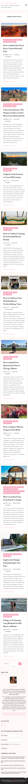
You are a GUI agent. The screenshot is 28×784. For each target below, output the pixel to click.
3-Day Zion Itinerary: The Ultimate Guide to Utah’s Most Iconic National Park (13, 113)
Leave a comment (9, 309)
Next (14, 666)
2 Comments (8, 505)
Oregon (15, 421)
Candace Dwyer (14, 180)
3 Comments (8, 182)
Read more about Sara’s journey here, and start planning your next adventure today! (14, 713)
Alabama (6, 614)
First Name (4, 735)
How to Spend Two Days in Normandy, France (12, 765)
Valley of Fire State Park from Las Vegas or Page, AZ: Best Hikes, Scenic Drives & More (13, 773)
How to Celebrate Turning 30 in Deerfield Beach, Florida (14, 236)
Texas (14, 168)
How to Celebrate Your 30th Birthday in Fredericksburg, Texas (12, 301)
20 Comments (8, 245)
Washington (16, 493)
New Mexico (20, 487)
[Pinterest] (5, 725)
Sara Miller (16, 54)
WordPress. (15, 781)
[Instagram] (2, 725)
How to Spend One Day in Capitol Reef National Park (13, 761)
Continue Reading (8, 81)
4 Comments (8, 435)
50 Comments (8, 121)
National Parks (8, 39)
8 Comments (8, 373)
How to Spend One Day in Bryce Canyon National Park (13, 48)
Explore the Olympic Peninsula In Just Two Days (12, 563)
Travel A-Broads (8, 2)
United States (7, 41)
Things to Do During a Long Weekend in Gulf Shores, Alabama (12, 623)
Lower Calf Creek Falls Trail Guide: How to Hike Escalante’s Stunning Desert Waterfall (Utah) (13, 757)
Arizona (6, 487)
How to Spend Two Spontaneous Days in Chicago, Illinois (11, 365)
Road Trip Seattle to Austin (11, 491)
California (12, 487)
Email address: (5, 744)
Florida (6, 228)
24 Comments (8, 631)
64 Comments (8, 56)
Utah (14, 41)
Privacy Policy (22, 781)
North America (18, 39)
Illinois (6, 356)
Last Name (4, 740)
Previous (6, 663)
